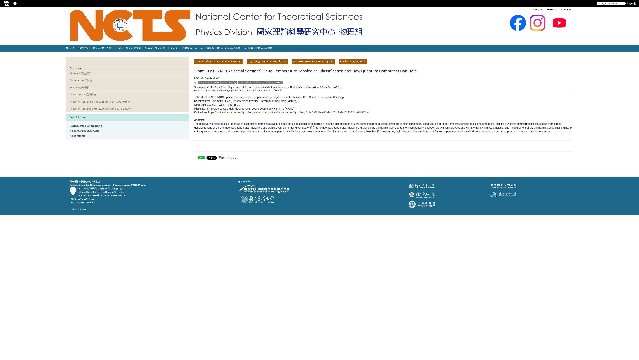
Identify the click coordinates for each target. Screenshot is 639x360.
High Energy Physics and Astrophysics (267, 61)
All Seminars (77, 135)
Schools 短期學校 (79, 87)
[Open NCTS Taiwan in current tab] (218, 26)
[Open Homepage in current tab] (15, 3)
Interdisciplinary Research (352, 61)
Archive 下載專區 (204, 48)
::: (531, 9)
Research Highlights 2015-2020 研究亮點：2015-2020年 (100, 108)
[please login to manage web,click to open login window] (6, 3)
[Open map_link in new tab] (73, 193)
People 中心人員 (102, 48)
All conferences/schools (84, 130)
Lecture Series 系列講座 (83, 94)
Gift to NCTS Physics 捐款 (258, 48)
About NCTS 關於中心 (78, 48)
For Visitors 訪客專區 (180, 48)
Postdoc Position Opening (86, 126)
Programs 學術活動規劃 (128, 48)
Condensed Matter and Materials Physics (312, 61)
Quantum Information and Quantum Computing (218, 61)
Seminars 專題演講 (80, 73)
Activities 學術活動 (154, 48)
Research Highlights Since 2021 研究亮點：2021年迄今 (100, 101)
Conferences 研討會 (81, 80)
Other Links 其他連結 (228, 48)
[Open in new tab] (518, 23)
